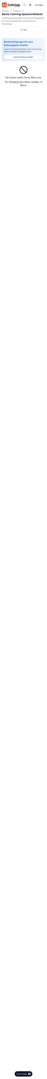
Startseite (5, 11)
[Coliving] (11, 4)
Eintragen (39, 5)
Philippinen (17, 11)
